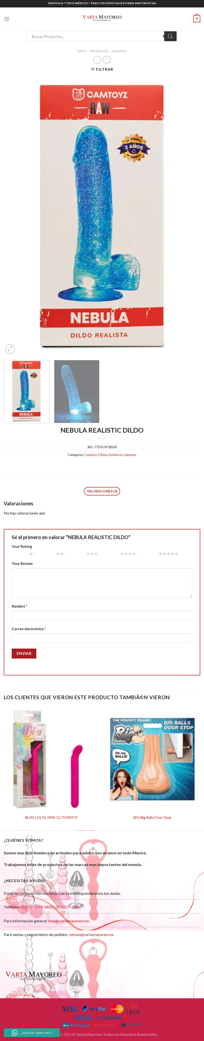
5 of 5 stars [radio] (148, 554)
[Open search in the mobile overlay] (102, 36)
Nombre (19, 606)
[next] (190, 215)
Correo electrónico (29, 629)
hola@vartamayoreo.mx (68, 920)
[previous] (13, 215)
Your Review (22, 563)
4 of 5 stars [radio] (110, 554)
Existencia (116, 455)
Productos (99, 51)
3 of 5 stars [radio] (76, 554)
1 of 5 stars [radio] (19, 554)
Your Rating (22, 546)
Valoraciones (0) (102, 491)
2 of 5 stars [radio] (46, 554)
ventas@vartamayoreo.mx (91, 934)
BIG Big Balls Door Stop (152, 817)
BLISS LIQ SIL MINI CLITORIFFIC (51, 817)
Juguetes (119, 51)
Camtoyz (90, 455)
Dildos (102, 455)
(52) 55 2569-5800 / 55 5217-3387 (51, 906)
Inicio (82, 51)
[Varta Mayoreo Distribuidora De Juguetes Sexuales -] (102, 19)
